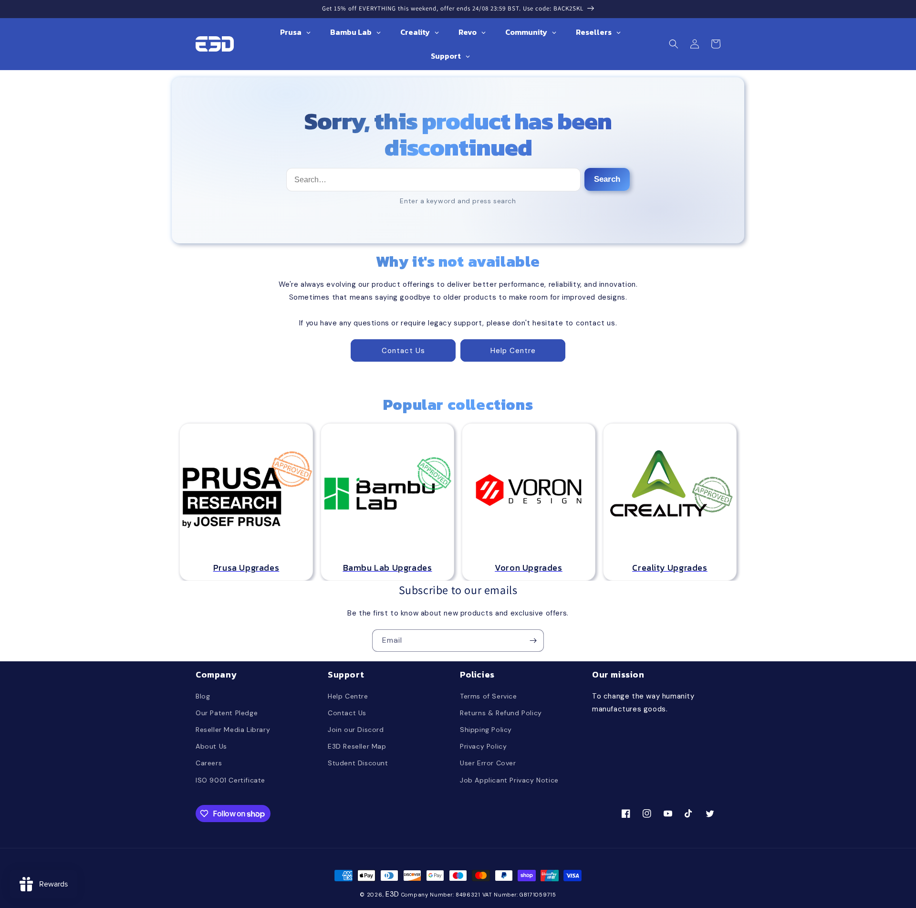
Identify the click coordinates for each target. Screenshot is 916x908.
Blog (203, 696)
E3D (392, 894)
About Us (211, 746)
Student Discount (358, 763)
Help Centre (513, 350)
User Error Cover (488, 763)
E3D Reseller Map (357, 746)
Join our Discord (356, 729)
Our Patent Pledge (227, 713)
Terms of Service (488, 696)
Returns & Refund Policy (501, 713)
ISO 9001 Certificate (230, 780)
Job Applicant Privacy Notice (509, 780)
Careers (209, 763)
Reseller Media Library (233, 729)
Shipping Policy (486, 729)
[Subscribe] (532, 640)
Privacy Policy (483, 746)
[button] (673, 43)
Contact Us (403, 350)
